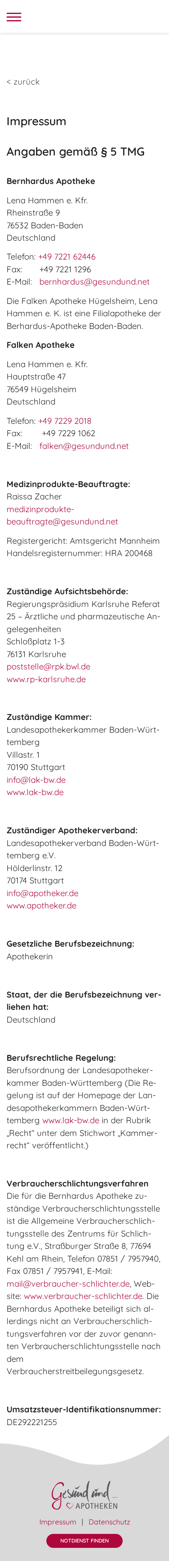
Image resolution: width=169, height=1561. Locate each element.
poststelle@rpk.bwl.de (48, 666)
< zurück (23, 81)
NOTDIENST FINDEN (84, 1540)
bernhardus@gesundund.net (94, 281)
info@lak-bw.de (36, 780)
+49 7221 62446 (67, 256)
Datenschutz (109, 1521)
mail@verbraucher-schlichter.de (68, 1283)
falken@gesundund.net (84, 446)
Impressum (57, 1521)
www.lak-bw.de (35, 792)
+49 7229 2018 (64, 421)
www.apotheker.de (41, 905)
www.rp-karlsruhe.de (46, 679)
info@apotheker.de (42, 893)
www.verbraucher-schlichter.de (83, 1296)
